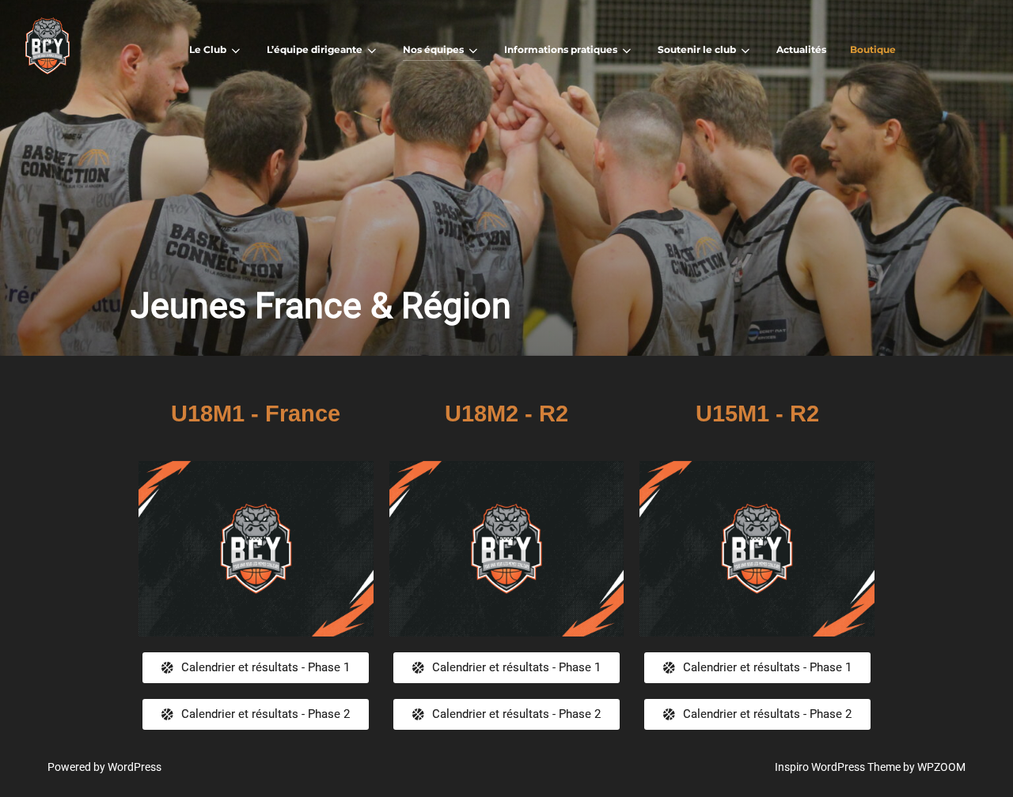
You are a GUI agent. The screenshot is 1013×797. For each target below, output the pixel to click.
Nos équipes (433, 49)
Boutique (873, 49)
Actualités (801, 49)
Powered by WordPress (104, 767)
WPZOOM (941, 767)
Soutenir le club (697, 49)
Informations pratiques (560, 49)
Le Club (207, 49)
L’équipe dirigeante (314, 49)
